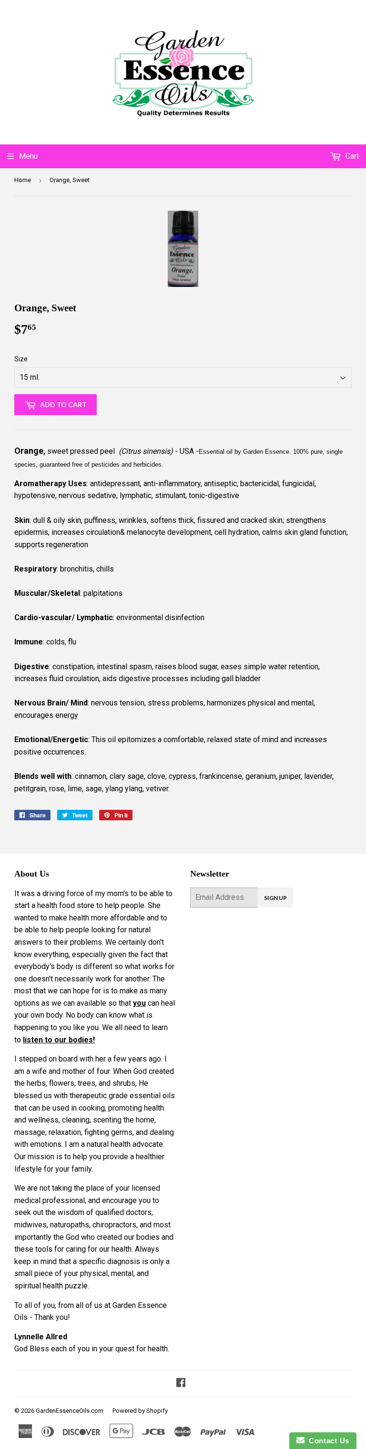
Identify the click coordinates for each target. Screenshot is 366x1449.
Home (22, 180)
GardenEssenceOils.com (69, 1410)
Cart (351, 156)
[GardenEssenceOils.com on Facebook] (181, 1383)
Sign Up (275, 897)
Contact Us (327, 1441)
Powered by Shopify (140, 1410)
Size (21, 359)
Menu (28, 156)
